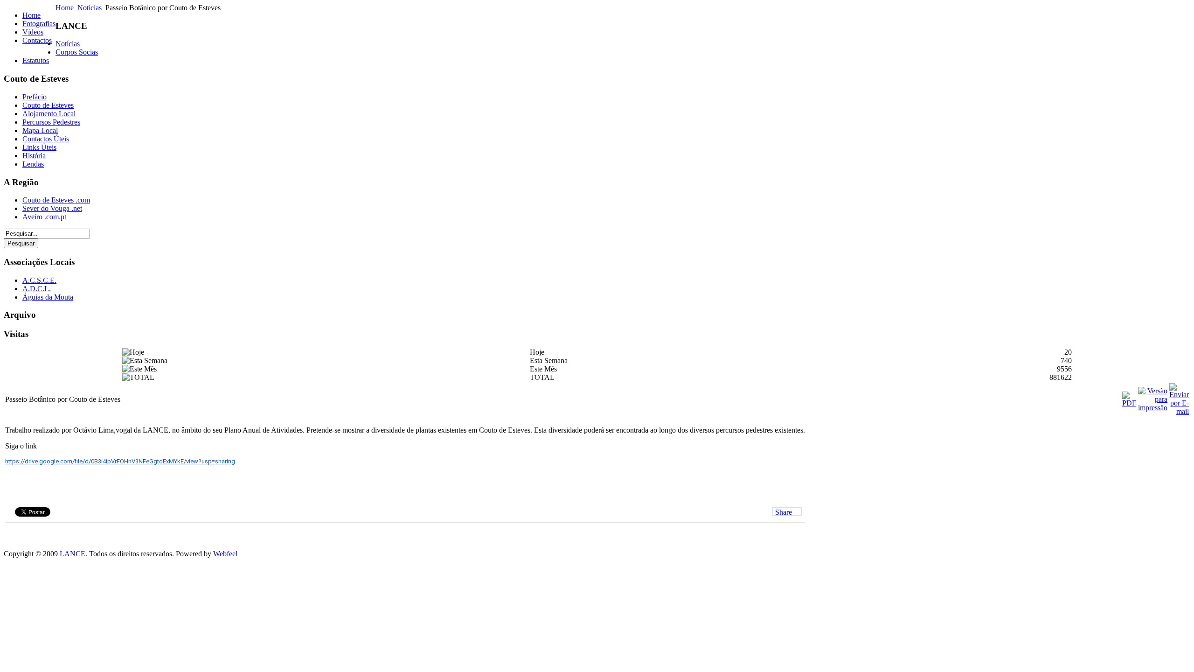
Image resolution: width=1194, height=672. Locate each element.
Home (31, 15)
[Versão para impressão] (1152, 408)
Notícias (89, 8)
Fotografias (39, 24)
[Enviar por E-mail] (1179, 411)
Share (783, 512)
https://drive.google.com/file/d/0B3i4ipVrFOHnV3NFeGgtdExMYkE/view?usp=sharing (120, 461)
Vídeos (32, 32)
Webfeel (225, 554)
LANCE (72, 554)
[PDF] (1129, 403)
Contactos (37, 40)
